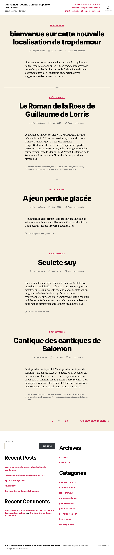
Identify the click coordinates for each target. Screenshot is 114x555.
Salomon (83, 397)
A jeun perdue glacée (57, 198)
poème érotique (62, 397)
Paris (48, 233)
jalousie (31, 169)
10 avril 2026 (56, 51)
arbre (30, 394)
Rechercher (8, 441)
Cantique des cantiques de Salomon (57, 344)
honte (81, 167)
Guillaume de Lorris (64, 167)
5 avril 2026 (56, 123)
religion (73, 397)
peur (61, 169)
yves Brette (40, 51)
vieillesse (72, 169)
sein (29, 400)
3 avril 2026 (56, 207)
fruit (64, 394)
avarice (38, 167)
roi (78, 397)
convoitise (46, 167)
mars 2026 (64, 462)
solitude (54, 233)
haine (75, 167)
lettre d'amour (66, 493)
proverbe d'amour (68, 514)
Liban (35, 397)
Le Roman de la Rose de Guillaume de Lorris (57, 110)
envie (53, 167)
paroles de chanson (68, 498)
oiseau (45, 397)
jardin (37, 169)
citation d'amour (67, 487)
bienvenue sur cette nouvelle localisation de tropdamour (57, 37)
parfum (52, 397)
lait (82, 394)
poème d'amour (57, 97)
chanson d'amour (67, 482)
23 (66, 420)
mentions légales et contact (77, 11)
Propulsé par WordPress (17, 549)
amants (31, 167)
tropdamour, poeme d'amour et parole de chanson (27, 6)
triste (66, 169)
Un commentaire (76, 357)
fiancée (58, 394)
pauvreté (54, 169)
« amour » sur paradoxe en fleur (86, 7)
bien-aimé (37, 394)
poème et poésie (57, 190)
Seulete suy (57, 262)
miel (40, 397)
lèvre (30, 397)
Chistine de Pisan (35, 312)
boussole (96, 11)
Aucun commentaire (76, 51)
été (29, 233)
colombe (46, 394)
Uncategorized (66, 524)
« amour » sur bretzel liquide (87, 4)
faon (52, 394)
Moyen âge (45, 169)
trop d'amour (57, 25)
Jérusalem (76, 394)
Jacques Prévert (38, 233)
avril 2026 (64, 457)
